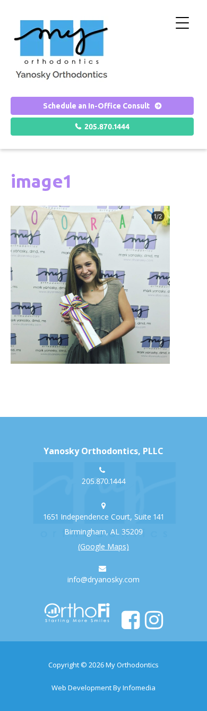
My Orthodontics (132, 665)
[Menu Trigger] (182, 22)
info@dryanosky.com (103, 579)
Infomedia (139, 687)
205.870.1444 (107, 126)
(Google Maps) (103, 546)
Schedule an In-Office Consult (96, 106)
